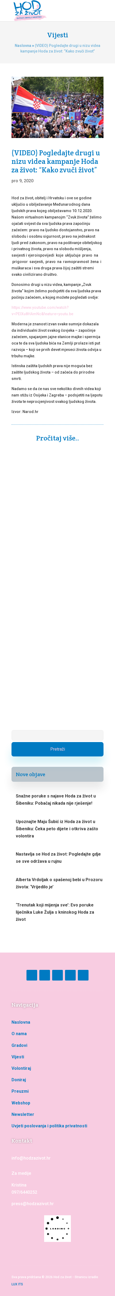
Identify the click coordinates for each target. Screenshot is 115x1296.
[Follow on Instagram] (44, 975)
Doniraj (18, 1079)
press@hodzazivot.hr (32, 1203)
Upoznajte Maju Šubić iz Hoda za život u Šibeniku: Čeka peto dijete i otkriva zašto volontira (56, 660)
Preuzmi (20, 1091)
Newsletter (22, 1114)
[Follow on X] (83, 975)
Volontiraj (21, 1068)
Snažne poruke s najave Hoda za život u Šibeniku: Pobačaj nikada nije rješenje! (55, 523)
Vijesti (17, 1056)
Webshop (20, 1102)
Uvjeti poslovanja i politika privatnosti (49, 1125)
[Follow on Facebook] (31, 975)
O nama (19, 1033)
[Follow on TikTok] (70, 975)
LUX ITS (17, 1284)
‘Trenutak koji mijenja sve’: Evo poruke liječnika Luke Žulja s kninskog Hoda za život (55, 912)
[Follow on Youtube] (57, 975)
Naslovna (23, 45)
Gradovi (19, 1045)
